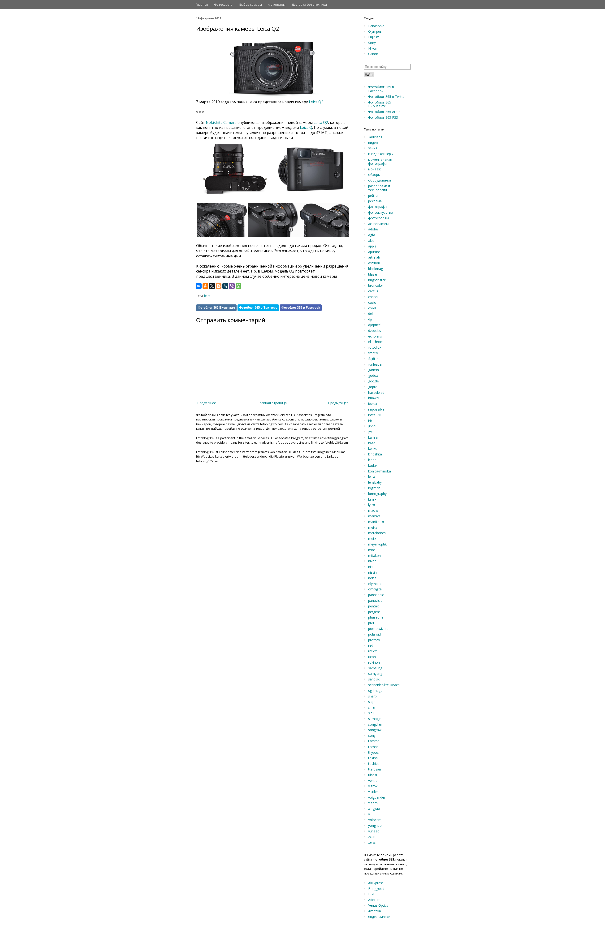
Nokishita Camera (221, 122)
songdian (375, 724)
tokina (373, 758)
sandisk (374, 679)
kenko (372, 448)
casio (372, 302)
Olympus (375, 31)
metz (372, 538)
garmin (373, 370)
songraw (374, 729)
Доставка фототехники (309, 4)
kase (371, 443)
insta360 (374, 415)
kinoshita (375, 454)
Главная (202, 4)
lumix (372, 499)
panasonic (376, 595)
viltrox (372, 786)
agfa (371, 235)
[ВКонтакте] (199, 286)
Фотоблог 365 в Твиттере (258, 307)
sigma (372, 701)
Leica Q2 (316, 102)
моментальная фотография (380, 161)
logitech (374, 488)
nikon (372, 561)
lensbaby (375, 482)
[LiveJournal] (225, 286)
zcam (372, 836)
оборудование (380, 180)
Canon (373, 54)
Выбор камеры (250, 4)
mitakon (374, 555)
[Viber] (232, 286)
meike (372, 527)
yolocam (374, 820)
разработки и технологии (379, 188)
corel (372, 308)
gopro (372, 387)
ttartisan (374, 769)
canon (373, 296)
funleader (375, 364)
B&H (372, 894)
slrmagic (374, 718)
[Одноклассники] (205, 286)
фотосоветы (378, 218)
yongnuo (375, 825)
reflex (372, 651)
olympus (374, 583)
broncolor (375, 285)
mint (371, 550)
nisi (370, 566)
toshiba (374, 763)
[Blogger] (218, 286)
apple (372, 246)
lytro (371, 504)
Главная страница (272, 403)
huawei (373, 398)
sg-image (375, 690)
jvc (370, 431)
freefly (373, 353)
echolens (375, 336)
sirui (371, 713)
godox (373, 375)
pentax (373, 606)
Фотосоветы (223, 4)
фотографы (377, 206)
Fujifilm (373, 37)
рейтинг (374, 195)
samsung (375, 668)
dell (370, 313)
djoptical (374, 325)
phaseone (375, 617)
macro (373, 510)
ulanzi (372, 775)
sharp (372, 696)
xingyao (374, 808)
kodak (372, 465)
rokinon (374, 662)
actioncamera (378, 223)
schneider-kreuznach (384, 685)
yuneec (373, 831)
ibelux (372, 403)
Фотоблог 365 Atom (384, 111)
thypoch (374, 752)
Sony (372, 42)
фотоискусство (380, 212)
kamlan (373, 437)
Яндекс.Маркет (380, 916)
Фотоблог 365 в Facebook (300, 307)
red (370, 645)
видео (373, 142)
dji (370, 319)
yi (369, 814)
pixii (371, 623)
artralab (374, 257)
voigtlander (376, 797)
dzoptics (374, 330)
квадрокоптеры (380, 154)
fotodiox (374, 347)
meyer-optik (377, 544)
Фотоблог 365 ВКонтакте (216, 307)
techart (373, 747)
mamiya (374, 516)
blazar (372, 274)
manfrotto (376, 521)
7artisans (375, 137)
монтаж (374, 169)
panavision (376, 600)
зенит (372, 148)
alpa (371, 240)
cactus (373, 291)
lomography (377, 493)
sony (372, 735)
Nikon (372, 48)
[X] (212, 286)
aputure (374, 252)
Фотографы (276, 4)
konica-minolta (379, 471)
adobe (373, 229)
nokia (372, 578)
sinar (372, 707)
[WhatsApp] (238, 286)
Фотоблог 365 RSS (383, 117)
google (373, 381)
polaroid (374, 634)
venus (372, 780)
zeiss (372, 842)
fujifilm (373, 358)
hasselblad (376, 392)
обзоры (374, 174)
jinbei (372, 426)
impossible (376, 409)
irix (370, 420)
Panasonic (376, 26)
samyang (375, 673)
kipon (372, 460)
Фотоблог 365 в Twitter (387, 96)
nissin (372, 572)
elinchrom (375, 341)
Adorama (375, 899)
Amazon (374, 911)
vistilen (373, 791)
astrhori (374, 263)
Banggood (376, 888)
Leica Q (306, 127)
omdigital (375, 589)
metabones (377, 533)
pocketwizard (378, 628)
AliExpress (376, 883)
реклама (375, 201)
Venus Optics (378, 905)
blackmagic (376, 268)
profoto (374, 640)
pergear (374, 612)
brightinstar (376, 280)
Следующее (206, 403)
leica (207, 296)
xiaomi (373, 803)
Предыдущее (338, 403)
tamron (374, 741)
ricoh (372, 656)
